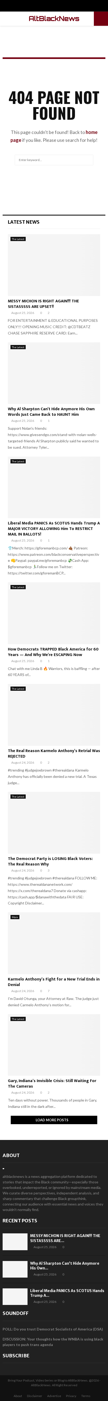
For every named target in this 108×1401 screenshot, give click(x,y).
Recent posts (20, 1221)
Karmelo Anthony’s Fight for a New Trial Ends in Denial (54, 982)
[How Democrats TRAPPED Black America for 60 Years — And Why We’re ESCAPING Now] (54, 613)
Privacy (71, 1396)
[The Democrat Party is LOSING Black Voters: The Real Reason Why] (54, 823)
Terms (85, 1396)
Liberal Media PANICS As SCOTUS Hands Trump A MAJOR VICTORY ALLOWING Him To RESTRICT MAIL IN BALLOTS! (54, 529)
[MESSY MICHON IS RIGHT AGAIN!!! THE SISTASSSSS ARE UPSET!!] (54, 265)
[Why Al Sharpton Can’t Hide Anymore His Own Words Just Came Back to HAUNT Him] (54, 373)
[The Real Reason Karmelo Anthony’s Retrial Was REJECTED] (54, 715)
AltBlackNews (54, 18)
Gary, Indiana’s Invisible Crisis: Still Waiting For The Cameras (52, 1083)
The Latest (18, 239)
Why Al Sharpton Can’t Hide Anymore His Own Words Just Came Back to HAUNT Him (51, 412)
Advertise (54, 1396)
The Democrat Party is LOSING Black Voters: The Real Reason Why (50, 861)
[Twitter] (54, 7)
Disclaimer (34, 1396)
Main (15, 917)
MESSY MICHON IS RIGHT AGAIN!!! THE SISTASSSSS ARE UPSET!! (43, 304)
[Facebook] (48, 7)
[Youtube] (59, 7)
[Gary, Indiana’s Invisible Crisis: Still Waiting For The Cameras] (54, 1045)
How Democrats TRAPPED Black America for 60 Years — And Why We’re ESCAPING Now (53, 652)
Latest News (24, 222)
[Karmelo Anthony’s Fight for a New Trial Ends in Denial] (54, 943)
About (11, 1155)
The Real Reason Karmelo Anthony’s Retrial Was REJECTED (54, 753)
